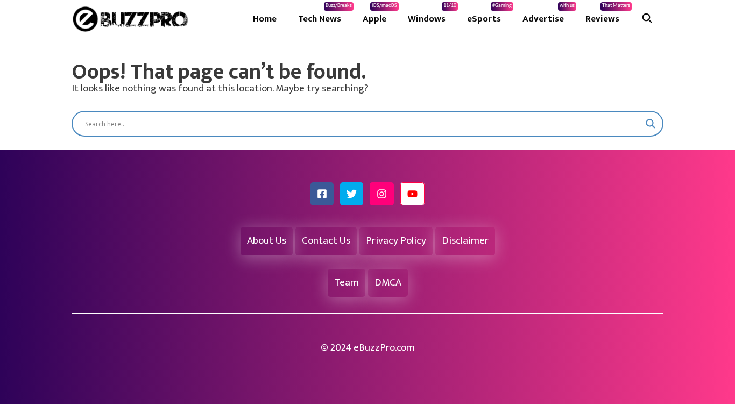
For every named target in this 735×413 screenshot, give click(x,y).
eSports (489, 14)
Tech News (325, 14)
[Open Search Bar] (646, 19)
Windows (432, 14)
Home (265, 18)
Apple (380, 14)
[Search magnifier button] (650, 123)
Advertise (548, 14)
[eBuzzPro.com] (133, 19)
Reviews (607, 14)
